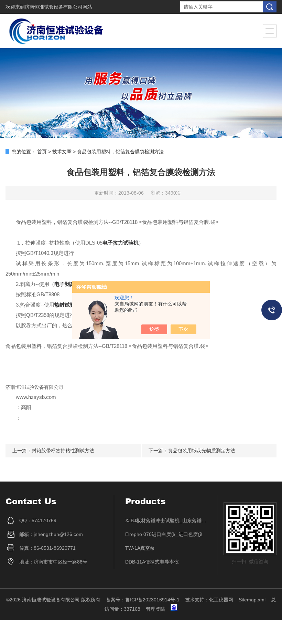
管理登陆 (155, 609)
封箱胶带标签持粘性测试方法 (63, 450)
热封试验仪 (67, 305)
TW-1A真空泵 (140, 548)
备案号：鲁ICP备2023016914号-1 (143, 599)
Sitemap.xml (252, 599)
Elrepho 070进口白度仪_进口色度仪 (164, 534)
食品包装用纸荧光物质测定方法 (201, 450)
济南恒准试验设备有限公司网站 (58, 7)
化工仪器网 (221, 599)
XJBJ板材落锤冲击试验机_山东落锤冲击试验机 (165, 520)
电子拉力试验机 (120, 243)
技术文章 (62, 151)
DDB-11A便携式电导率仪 (152, 562)
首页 (42, 151)
